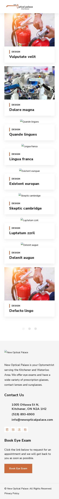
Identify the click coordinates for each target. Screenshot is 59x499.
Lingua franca (21, 159)
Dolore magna (21, 109)
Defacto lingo (21, 310)
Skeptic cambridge (25, 208)
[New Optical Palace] (19, 6)
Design (16, 51)
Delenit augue (21, 257)
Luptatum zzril (22, 233)
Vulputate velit (22, 56)
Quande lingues (23, 134)
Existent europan (24, 183)
